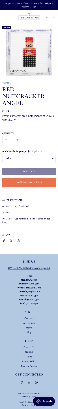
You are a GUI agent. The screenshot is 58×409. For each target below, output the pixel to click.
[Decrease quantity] (5, 139)
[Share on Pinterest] (18, 241)
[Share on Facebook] (3, 241)
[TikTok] (36, 382)
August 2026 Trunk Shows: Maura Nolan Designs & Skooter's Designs (29, 5)
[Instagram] (29, 382)
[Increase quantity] (17, 139)
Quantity (8, 133)
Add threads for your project (22, 151)
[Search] (47, 16)
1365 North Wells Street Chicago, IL (25, 268)
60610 (47, 268)
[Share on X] (11, 241)
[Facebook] (21, 382)
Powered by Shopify (29, 396)
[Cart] (54, 16)
